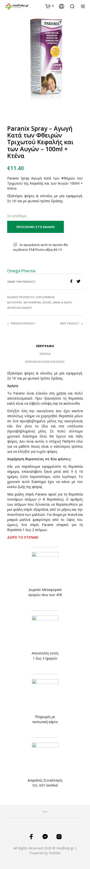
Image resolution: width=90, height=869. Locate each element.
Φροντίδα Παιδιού (19, 307)
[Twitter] (80, 281)
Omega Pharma (21, 270)
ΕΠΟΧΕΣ (47, 302)
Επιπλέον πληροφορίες (45, 361)
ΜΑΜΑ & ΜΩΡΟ (62, 302)
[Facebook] (73, 281)
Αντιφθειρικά (32, 302)
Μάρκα (45, 354)
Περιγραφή (45, 346)
